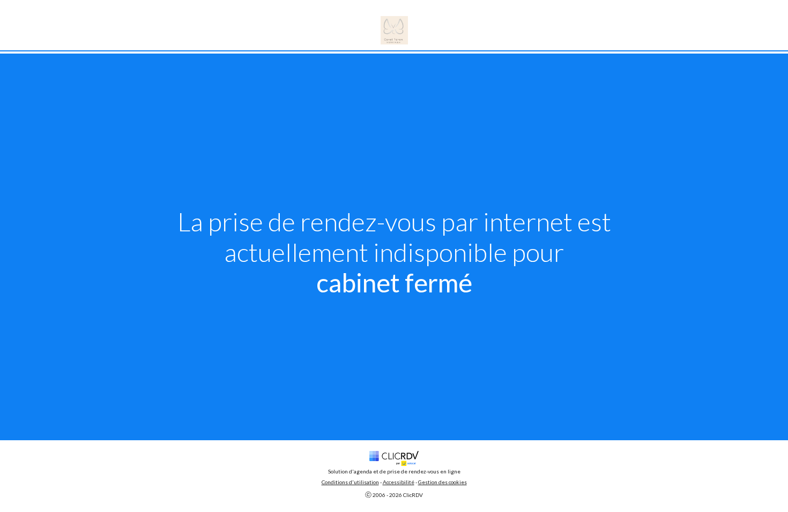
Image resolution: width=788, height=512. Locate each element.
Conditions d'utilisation (350, 482)
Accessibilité (398, 482)
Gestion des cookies (442, 482)
